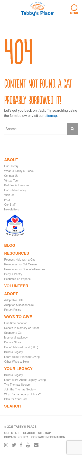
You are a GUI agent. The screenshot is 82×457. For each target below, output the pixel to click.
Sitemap (44, 433)
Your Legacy (18, 368)
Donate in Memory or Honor (21, 328)
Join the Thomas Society (20, 389)
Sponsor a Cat (13, 332)
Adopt (11, 293)
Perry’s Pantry (13, 274)
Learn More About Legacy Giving (25, 380)
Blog (9, 245)
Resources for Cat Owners (21, 264)
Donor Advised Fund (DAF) (21, 347)
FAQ (7, 200)
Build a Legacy (13, 352)
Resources (16, 253)
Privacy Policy (16, 437)
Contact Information (48, 437)
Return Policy (12, 309)
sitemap (51, 115)
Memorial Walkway (16, 337)
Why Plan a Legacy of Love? (22, 394)
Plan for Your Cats (15, 399)
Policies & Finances (17, 185)
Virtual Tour (11, 180)
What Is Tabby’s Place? (19, 171)
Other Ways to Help (16, 361)
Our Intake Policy (15, 190)
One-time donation (15, 323)
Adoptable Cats (14, 300)
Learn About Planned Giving (22, 357)
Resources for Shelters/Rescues (24, 269)
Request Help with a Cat (19, 259)
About (11, 159)
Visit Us (9, 195)
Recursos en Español (17, 279)
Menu (74, 9)
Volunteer (16, 286)
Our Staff (10, 204)
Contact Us (11, 175)
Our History (11, 166)
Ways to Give (18, 316)
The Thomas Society (17, 384)
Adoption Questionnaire (19, 305)
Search (12, 406)
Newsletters (11, 209)
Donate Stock (12, 342)
